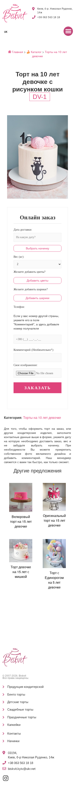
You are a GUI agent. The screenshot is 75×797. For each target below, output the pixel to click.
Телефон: (19, 306)
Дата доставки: (23, 229)
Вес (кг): (19, 256)
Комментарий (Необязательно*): (34, 349)
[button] (68, 31)
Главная (17, 52)
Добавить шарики (37, 298)
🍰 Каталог (33, 52)
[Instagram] (5, 778)
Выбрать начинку (37, 248)
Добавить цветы (37, 280)
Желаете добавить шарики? (31, 289)
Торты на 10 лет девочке (42, 417)
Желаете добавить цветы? (29, 271)
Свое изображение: (26, 365)
